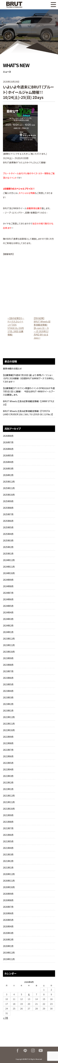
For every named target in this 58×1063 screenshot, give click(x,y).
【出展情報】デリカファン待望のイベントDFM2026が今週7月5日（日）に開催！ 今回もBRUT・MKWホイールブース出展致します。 (29, 391)
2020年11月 (9, 880)
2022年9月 (8, 736)
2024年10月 (9, 573)
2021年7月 (8, 828)
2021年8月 (8, 821)
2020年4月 (8, 926)
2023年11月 (9, 645)
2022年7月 (8, 749)
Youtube (41, 1050)
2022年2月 (8, 782)
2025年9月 (8, 501)
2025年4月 (8, 533)
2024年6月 (8, 599)
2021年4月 (8, 847)
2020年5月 (8, 919)
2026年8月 (8, 435)
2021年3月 (8, 854)
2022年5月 (8, 762)
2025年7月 (8, 514)
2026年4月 (8, 462)
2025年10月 (9, 494)
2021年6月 (8, 834)
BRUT (16, 4)
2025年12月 (9, 481)
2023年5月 (8, 684)
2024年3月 (8, 619)
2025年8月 (8, 507)
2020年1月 (8, 946)
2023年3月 (8, 697)
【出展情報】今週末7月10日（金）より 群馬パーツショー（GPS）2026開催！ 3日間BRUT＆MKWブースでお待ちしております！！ (28, 378)
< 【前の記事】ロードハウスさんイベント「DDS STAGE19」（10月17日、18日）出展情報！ (16, 326)
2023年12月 (9, 638)
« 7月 (5, 1017)
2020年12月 (9, 874)
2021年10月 (9, 808)
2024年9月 (8, 579)
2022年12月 (9, 717)
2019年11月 (9, 959)
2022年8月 (8, 743)
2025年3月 (8, 540)
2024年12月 (9, 560)
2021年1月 (8, 867)
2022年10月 (9, 730)
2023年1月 (8, 710)
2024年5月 (8, 605)
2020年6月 (8, 913)
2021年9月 (8, 815)
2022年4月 (8, 769)
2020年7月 (8, 906)
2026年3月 (8, 468)
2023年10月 (9, 651)
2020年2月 (8, 939)
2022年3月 (8, 776)
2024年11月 (9, 566)
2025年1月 (8, 553)
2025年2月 (8, 547)
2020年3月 (8, 933)
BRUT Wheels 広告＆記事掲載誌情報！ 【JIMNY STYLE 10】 (28, 403)
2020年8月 (8, 900)
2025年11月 (9, 488)
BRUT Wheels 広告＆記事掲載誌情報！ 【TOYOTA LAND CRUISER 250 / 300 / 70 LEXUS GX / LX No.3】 (28, 412)
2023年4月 (8, 690)
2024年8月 (8, 586)
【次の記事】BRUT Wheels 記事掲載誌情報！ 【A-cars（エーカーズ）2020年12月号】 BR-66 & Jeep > (42, 328)
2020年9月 (8, 893)
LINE (25, 1050)
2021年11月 (9, 802)
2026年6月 (8, 448)
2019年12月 (9, 952)
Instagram (33, 1050)
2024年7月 (8, 592)
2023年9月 (8, 658)
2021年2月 (8, 861)
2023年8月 (8, 664)
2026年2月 (8, 475)
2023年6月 (8, 677)
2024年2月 (8, 625)
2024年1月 (8, 632)
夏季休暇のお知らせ (12, 368)
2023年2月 (8, 704)
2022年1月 (8, 789)
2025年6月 (8, 520)
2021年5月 (8, 841)
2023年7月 (8, 671)
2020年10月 (9, 887)
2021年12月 (9, 795)
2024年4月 (8, 612)
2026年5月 (8, 455)
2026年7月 (8, 442)
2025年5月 (8, 527)
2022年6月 (8, 756)
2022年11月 (9, 723)
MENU (53, 4)
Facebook (17, 1050)
